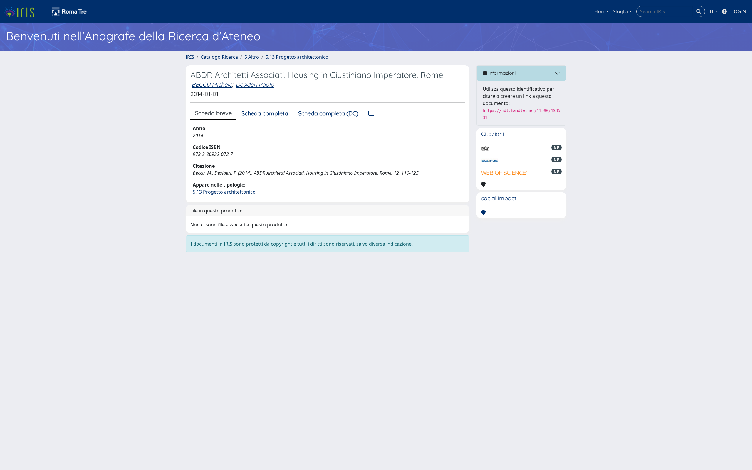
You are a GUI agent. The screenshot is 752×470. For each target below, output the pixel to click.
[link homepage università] (69, 11)
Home (601, 11)
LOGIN (738, 11)
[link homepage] (21, 11)
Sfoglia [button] (620, 11)
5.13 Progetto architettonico (297, 57)
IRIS (190, 57)
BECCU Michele (212, 84)
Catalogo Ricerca (219, 57)
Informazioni (501, 73)
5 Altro (251, 57)
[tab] (371, 113)
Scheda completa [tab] (264, 113)
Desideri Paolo (255, 84)
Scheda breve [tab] (213, 113)
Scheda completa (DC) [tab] (328, 113)
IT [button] (712, 11)
